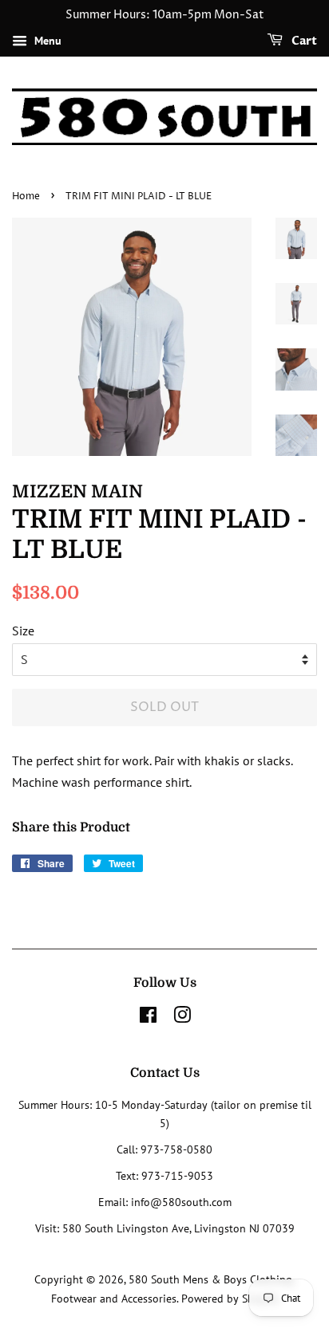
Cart (303, 41)
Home (26, 196)
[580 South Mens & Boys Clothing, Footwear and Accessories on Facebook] (148, 1018)
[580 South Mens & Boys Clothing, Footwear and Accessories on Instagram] (182, 1018)
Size (23, 630)
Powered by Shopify (230, 1298)
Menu (46, 40)
